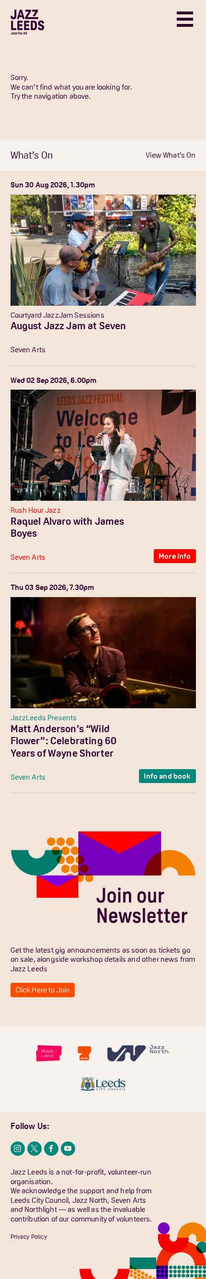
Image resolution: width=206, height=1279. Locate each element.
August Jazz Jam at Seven (68, 325)
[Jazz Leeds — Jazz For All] (27, 22)
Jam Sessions (81, 315)
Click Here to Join (42, 989)
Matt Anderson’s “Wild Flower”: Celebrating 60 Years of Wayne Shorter (64, 741)
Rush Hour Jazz (36, 510)
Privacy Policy (29, 1236)
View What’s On (170, 154)
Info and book (167, 776)
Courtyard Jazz (35, 315)
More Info (175, 348)
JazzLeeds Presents (44, 717)
